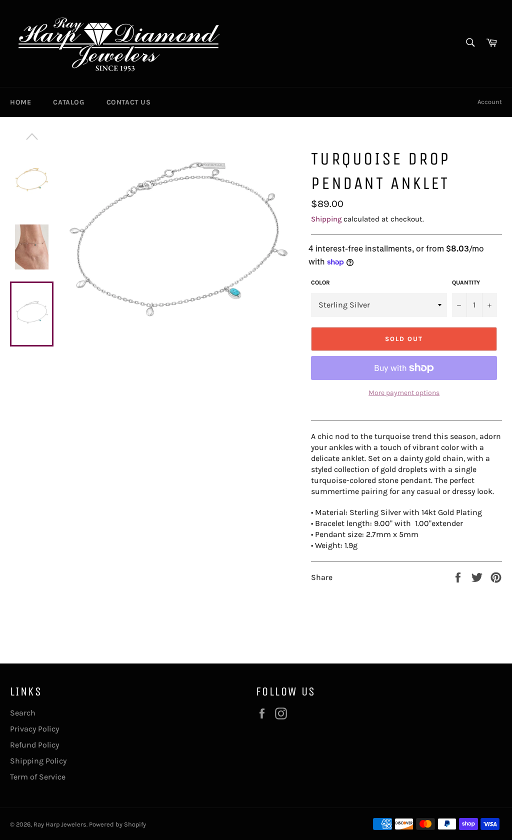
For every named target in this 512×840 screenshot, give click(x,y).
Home (20, 102)
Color (320, 282)
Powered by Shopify (117, 824)
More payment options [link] (404, 392)
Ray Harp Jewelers (60, 824)
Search (23, 713)
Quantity (466, 282)
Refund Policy (34, 745)
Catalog (68, 102)
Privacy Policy (34, 729)
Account (490, 102)
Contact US (128, 102)
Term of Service (38, 777)
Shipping (326, 219)
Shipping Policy (38, 761)
